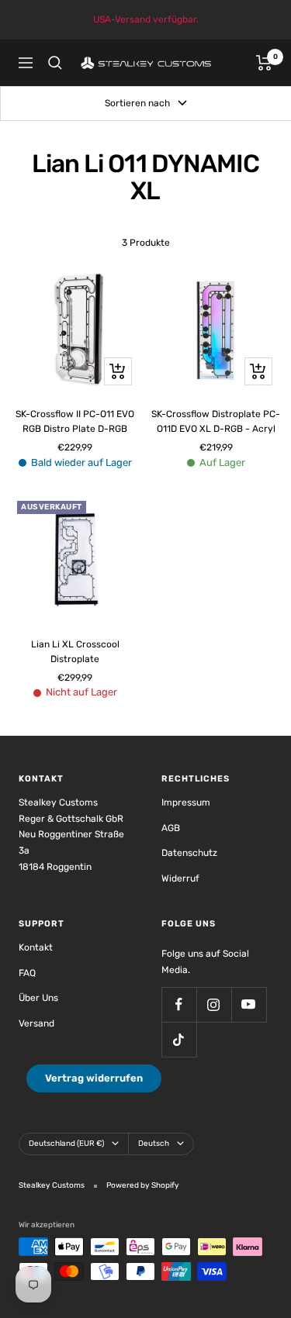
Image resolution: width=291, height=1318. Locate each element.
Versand (36, 1023)
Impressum (185, 802)
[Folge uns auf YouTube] (248, 1004)
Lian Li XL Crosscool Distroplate (75, 651)
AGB (170, 828)
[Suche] (55, 63)
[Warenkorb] (264, 63)
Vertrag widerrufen (94, 1078)
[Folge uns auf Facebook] (178, 1004)
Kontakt (36, 947)
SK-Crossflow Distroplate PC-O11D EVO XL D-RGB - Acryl (215, 421)
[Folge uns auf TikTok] (178, 1039)
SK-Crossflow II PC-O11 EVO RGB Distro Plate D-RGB (75, 421)
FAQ (27, 973)
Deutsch (153, 1143)
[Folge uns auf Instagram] (213, 1004)
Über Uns (38, 997)
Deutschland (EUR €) (66, 1143)
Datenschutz (189, 852)
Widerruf (180, 878)
